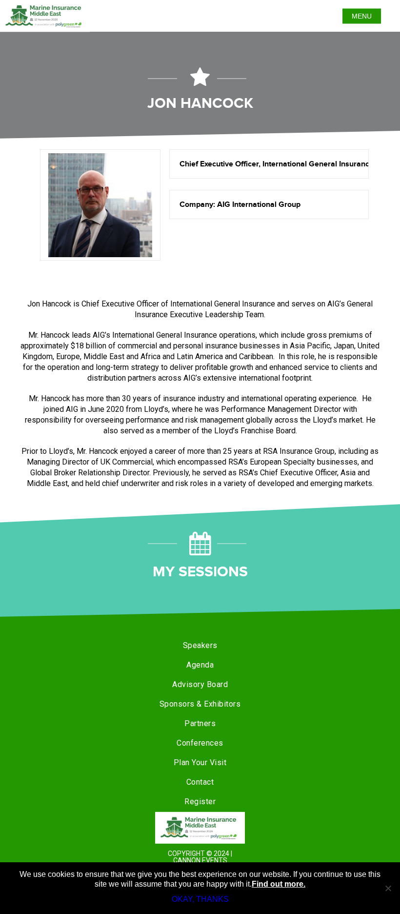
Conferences (200, 743)
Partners (200, 723)
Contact (200, 782)
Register (200, 801)
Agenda (200, 665)
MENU (362, 16)
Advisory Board (200, 684)
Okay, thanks (200, 899)
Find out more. (278, 884)
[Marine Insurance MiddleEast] (200, 828)
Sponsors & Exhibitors (200, 704)
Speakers (200, 645)
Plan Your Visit (200, 762)
